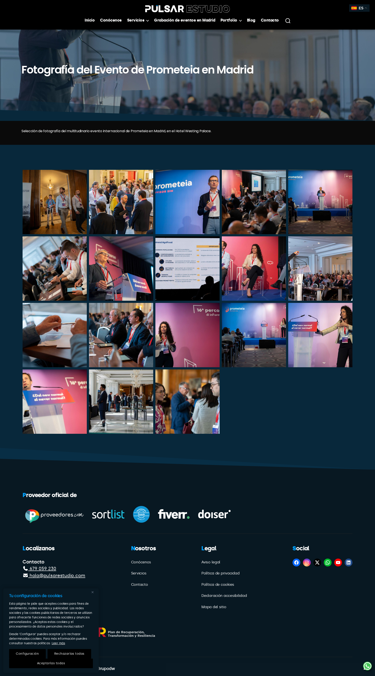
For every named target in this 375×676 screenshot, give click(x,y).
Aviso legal (210, 562)
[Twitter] (317, 562)
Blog (251, 20)
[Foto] (55, 202)
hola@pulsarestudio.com (56, 575)
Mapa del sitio (213, 607)
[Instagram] (307, 562)
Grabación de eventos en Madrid (184, 20)
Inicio (90, 20)
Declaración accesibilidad (224, 595)
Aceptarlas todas (51, 663)
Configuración (27, 654)
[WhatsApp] (328, 562)
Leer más (58, 643)
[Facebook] (296, 562)
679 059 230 (42, 568)
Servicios (136, 20)
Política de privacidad (220, 573)
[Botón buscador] (287, 20)
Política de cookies (217, 584)
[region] (51, 630)
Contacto (270, 20)
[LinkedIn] (348, 562)
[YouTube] (338, 562)
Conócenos (111, 20)
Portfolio (228, 20)
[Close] (94, 592)
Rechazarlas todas (69, 654)
